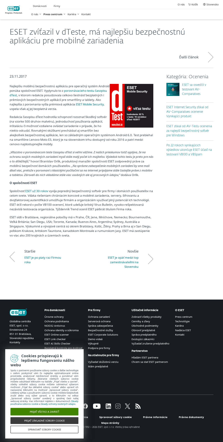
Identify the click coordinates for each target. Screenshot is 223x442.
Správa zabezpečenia (100, 325)
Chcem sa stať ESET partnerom (150, 362)
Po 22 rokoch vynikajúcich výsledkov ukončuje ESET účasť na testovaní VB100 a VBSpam (189, 150)
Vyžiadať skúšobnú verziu (103, 362)
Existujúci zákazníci (143, 339)
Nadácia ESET (183, 330)
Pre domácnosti (54, 310)
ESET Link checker (55, 339)
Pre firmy (94, 310)
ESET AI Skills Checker (57, 343)
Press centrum (52, 14)
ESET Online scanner (56, 334)
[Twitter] (127, 407)
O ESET (179, 310)
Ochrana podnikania (56, 321)
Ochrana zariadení (99, 316)
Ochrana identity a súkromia (61, 330)
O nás (34, 14)
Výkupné (93, 343)
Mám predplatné (98, 366)
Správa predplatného (144, 334)
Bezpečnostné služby (100, 330)
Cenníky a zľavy (141, 321)
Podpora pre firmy (99, 348)
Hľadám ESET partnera (145, 357)
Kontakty (15, 342)
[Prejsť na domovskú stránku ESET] (13, 9)
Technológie (182, 321)
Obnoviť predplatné (143, 330)
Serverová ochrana (99, 321)
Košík (194, 4)
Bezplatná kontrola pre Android (63, 348)
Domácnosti (40, 6)
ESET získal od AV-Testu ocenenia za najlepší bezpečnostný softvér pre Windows (189, 131)
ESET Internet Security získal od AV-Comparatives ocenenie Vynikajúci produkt (187, 112)
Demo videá (95, 339)
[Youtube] (96, 407)
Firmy (57, 6)
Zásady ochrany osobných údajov (58, 403)
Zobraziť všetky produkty (147, 316)
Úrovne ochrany (54, 316)
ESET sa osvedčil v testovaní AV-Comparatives (194, 90)
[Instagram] (118, 407)
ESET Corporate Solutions (103, 334)
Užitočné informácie (145, 310)
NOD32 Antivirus (54, 325)
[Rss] (137, 407)
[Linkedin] (108, 407)
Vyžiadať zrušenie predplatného (150, 343)
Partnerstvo (140, 351)
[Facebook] (85, 407)
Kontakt (86, 14)
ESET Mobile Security (90, 104)
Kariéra (72, 14)
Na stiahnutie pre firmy (103, 355)
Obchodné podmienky (145, 325)
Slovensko (212, 4)
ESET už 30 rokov (36, 191)
